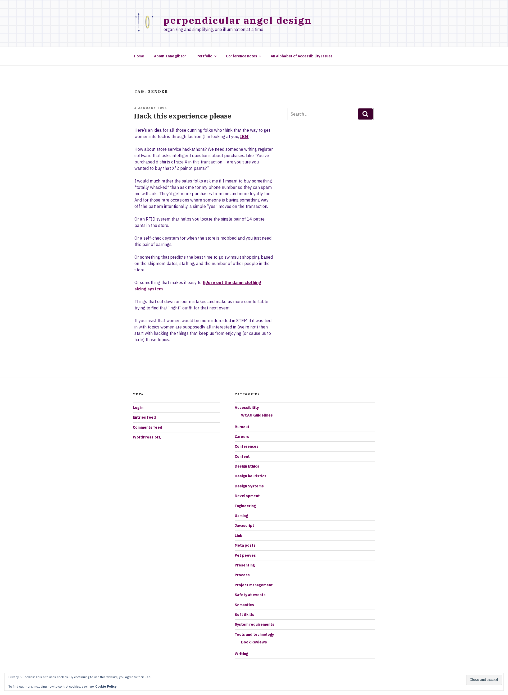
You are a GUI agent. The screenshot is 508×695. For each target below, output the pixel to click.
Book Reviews (254, 642)
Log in (138, 407)
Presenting (245, 565)
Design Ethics (247, 466)
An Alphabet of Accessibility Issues (301, 56)
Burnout (242, 426)
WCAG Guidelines (257, 415)
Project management (254, 585)
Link (238, 535)
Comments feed (147, 427)
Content (242, 456)
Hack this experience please (183, 115)
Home (139, 56)
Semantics (244, 604)
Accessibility (247, 407)
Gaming (241, 515)
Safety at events (250, 594)
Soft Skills (244, 614)
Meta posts (245, 545)
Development (247, 495)
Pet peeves (245, 555)
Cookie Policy (105, 686)
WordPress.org (147, 437)
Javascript (244, 525)
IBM (244, 136)
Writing (241, 653)
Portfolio (204, 56)
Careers (242, 436)
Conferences (246, 446)
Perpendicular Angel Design (238, 20)
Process (242, 575)
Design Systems (249, 486)
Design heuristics (250, 476)
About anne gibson (170, 56)
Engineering (245, 506)
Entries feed (144, 417)
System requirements (254, 624)
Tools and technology (254, 634)
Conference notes (241, 56)
